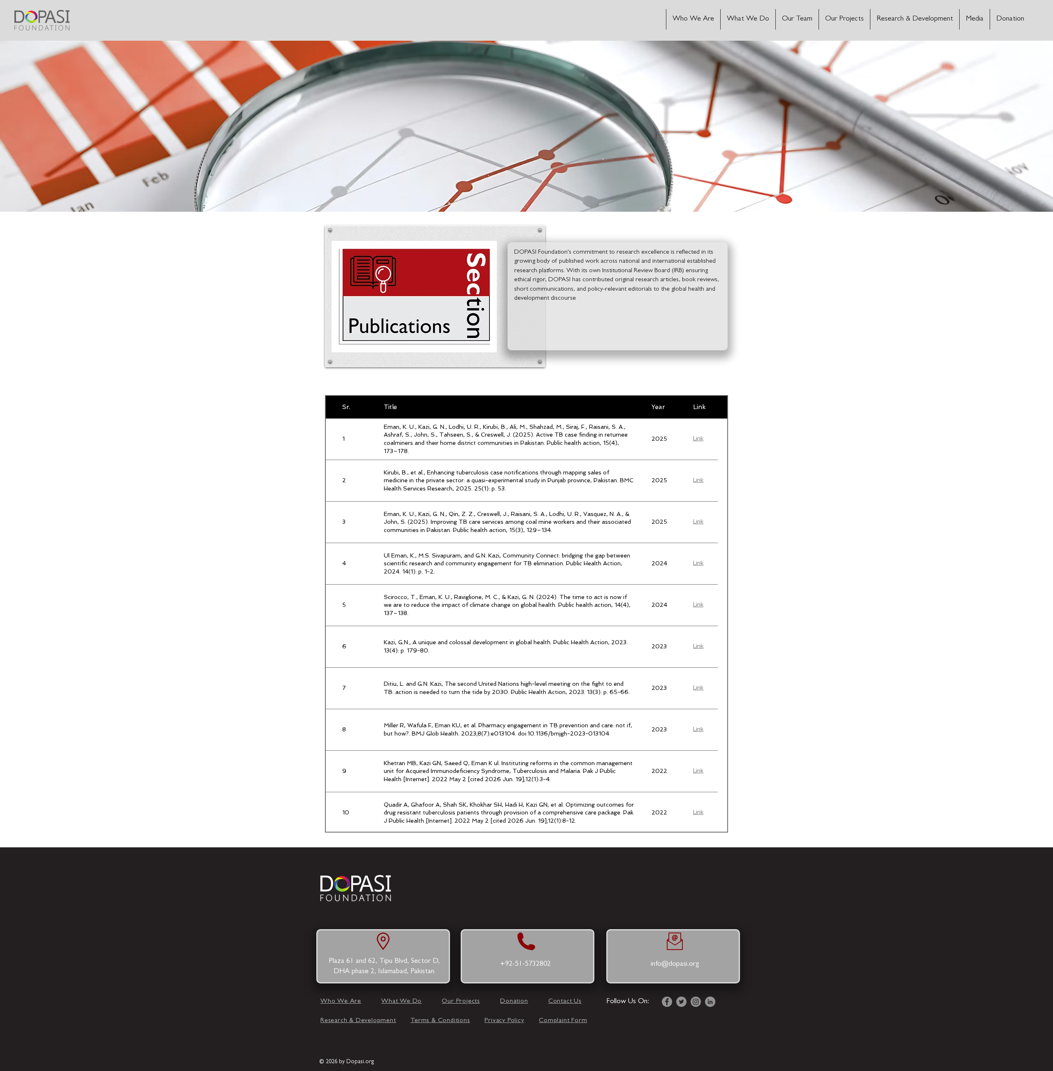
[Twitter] (681, 1002)
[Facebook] (667, 1002)
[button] (974, 19)
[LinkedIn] (710, 1002)
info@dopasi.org (675, 964)
